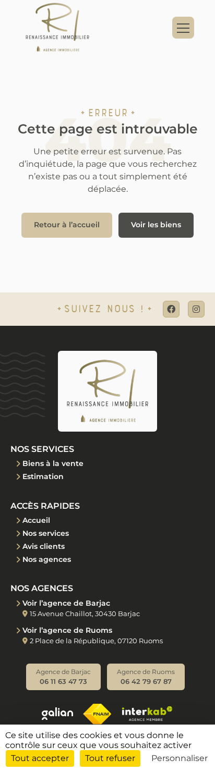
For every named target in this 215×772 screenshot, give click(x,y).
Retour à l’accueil (67, 224)
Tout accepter (40, 758)
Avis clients (43, 546)
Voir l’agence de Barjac (66, 603)
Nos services (45, 533)
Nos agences (46, 559)
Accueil (36, 520)
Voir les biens (156, 224)
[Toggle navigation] (183, 28)
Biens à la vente (52, 463)
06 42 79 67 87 (146, 676)
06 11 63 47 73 (63, 676)
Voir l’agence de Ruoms (67, 630)
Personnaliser (179, 758)
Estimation (43, 476)
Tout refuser (110, 758)
